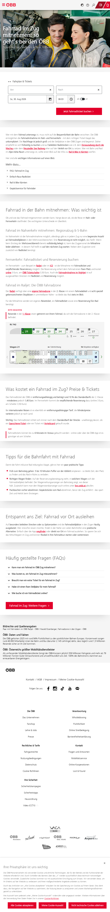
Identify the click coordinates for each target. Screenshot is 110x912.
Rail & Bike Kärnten (18, 182)
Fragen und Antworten (79, 751)
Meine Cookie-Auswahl (52, 905)
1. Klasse (26, 313)
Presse (31, 736)
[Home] (11, 5)
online (8, 272)
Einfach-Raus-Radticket (20, 176)
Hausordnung (31, 799)
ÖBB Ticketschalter (31, 272)
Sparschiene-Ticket (17, 423)
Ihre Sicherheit (30, 780)
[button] (55, 567)
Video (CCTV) (29, 805)
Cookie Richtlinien (31, 771)
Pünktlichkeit (79, 724)
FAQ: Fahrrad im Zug (19, 170)
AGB (39, 679)
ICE (51, 265)
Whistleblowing (79, 717)
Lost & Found (79, 771)
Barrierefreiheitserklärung (79, 736)
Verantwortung (79, 711)
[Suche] (93, 5)
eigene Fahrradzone (41, 291)
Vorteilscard (49, 423)
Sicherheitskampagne (31, 786)
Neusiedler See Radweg (34, 148)
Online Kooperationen (79, 764)
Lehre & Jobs (31, 730)
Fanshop (31, 724)
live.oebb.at (80, 485)
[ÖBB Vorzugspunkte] (100, 5)
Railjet (39, 265)
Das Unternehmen (30, 717)
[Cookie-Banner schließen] (105, 863)
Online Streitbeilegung (79, 730)
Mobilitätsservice (79, 758)
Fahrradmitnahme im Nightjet (72, 272)
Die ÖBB (31, 711)
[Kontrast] (82, 5)
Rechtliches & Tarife (31, 745)
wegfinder (41, 531)
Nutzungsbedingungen (31, 758)
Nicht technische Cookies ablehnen (87, 905)
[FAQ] (88, 5)
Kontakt (30, 679)
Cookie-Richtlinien (51, 898)
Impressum (50, 679)
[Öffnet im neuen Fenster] (47, 688)
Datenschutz (31, 764)
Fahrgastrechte (31, 751)
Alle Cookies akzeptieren (22, 905)
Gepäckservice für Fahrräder (23, 188)
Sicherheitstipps (31, 792)
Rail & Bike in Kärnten (78, 151)
